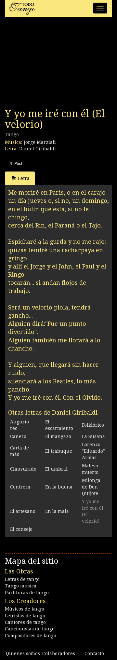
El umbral (56, 469)
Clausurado (23, 469)
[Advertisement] (53, 64)
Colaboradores (58, 653)
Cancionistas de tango (30, 628)
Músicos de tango (24, 609)
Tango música (20, 585)
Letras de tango (22, 579)
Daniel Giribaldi (37, 148)
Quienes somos (23, 653)
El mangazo (58, 436)
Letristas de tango (25, 615)
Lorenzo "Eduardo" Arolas (93, 451)
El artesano (22, 511)
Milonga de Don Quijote (91, 487)
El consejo (21, 529)
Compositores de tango (30, 635)
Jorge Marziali (40, 142)
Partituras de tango (27, 592)
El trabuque (58, 451)
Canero (18, 436)
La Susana (93, 436)
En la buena (58, 486)
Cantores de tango (25, 622)
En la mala (57, 511)
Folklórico (93, 425)
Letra (24, 178)
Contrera (20, 486)
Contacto (94, 653)
